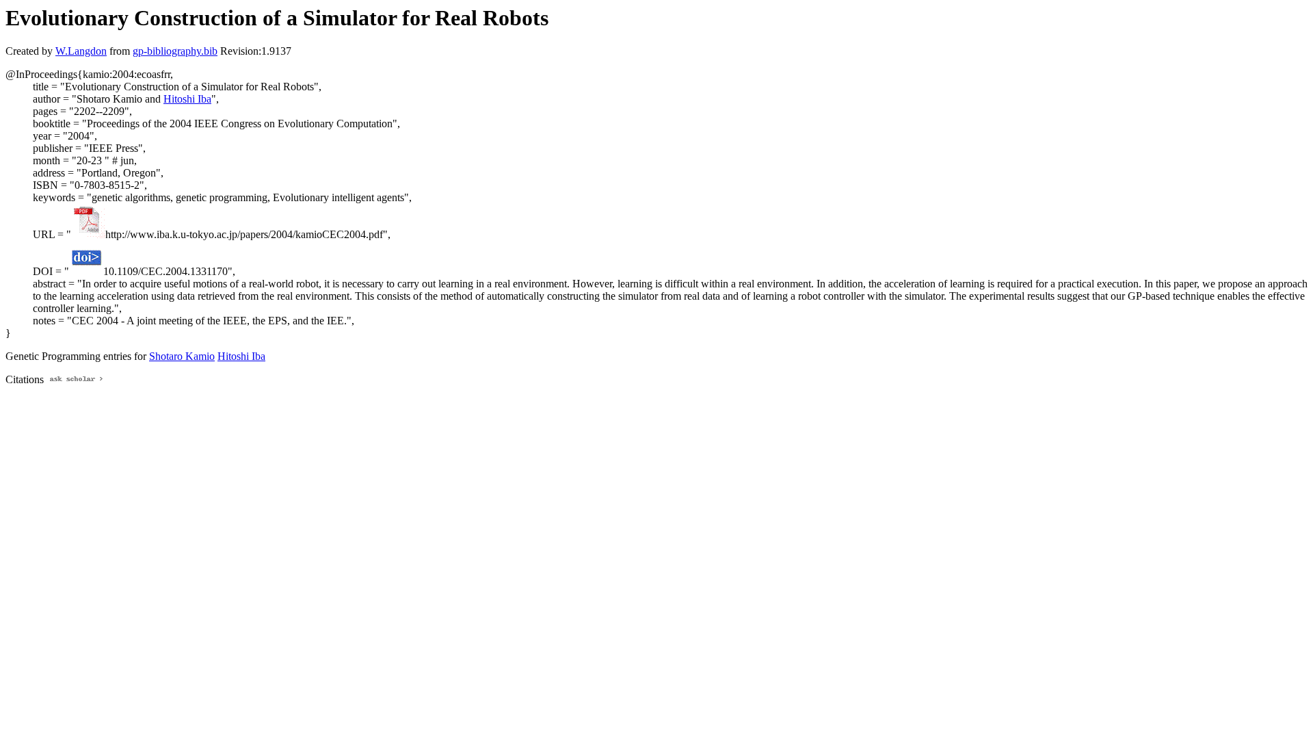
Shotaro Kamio (182, 356)
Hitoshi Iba (187, 99)
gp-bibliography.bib (175, 51)
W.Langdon (81, 51)
